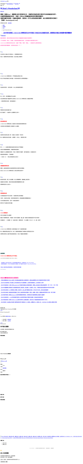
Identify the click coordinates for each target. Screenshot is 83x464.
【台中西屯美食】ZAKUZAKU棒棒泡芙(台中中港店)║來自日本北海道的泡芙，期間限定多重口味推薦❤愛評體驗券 (37, 33)
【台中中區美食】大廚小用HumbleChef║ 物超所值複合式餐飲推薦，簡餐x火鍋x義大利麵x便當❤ (23, 285)
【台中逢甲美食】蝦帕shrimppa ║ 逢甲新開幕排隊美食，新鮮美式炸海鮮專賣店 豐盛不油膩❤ (22, 294)
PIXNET (33, 448)
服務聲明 (52, 448)
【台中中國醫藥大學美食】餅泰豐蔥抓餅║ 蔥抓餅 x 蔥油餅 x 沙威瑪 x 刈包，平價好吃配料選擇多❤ (24, 287)
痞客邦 (7, 316)
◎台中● (9, 320)
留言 (9, 316)
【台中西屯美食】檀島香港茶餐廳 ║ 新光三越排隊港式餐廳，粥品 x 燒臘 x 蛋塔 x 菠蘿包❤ (22, 292)
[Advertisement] (21, 63)
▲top (1, 322)
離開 (6, 461)
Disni (1, 310)
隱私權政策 (48, 448)
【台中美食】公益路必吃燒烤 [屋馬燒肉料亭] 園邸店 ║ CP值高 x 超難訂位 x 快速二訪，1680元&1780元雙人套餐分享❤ (28, 302)
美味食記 (9, 319)
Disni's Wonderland (3, 269)
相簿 (4, 25)
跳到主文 (2, 11)
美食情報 (10, 23)
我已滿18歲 (3, 461)
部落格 (4, 26)
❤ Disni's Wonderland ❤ (10, 8)
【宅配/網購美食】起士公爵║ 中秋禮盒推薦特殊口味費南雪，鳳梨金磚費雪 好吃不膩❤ (21, 280)
